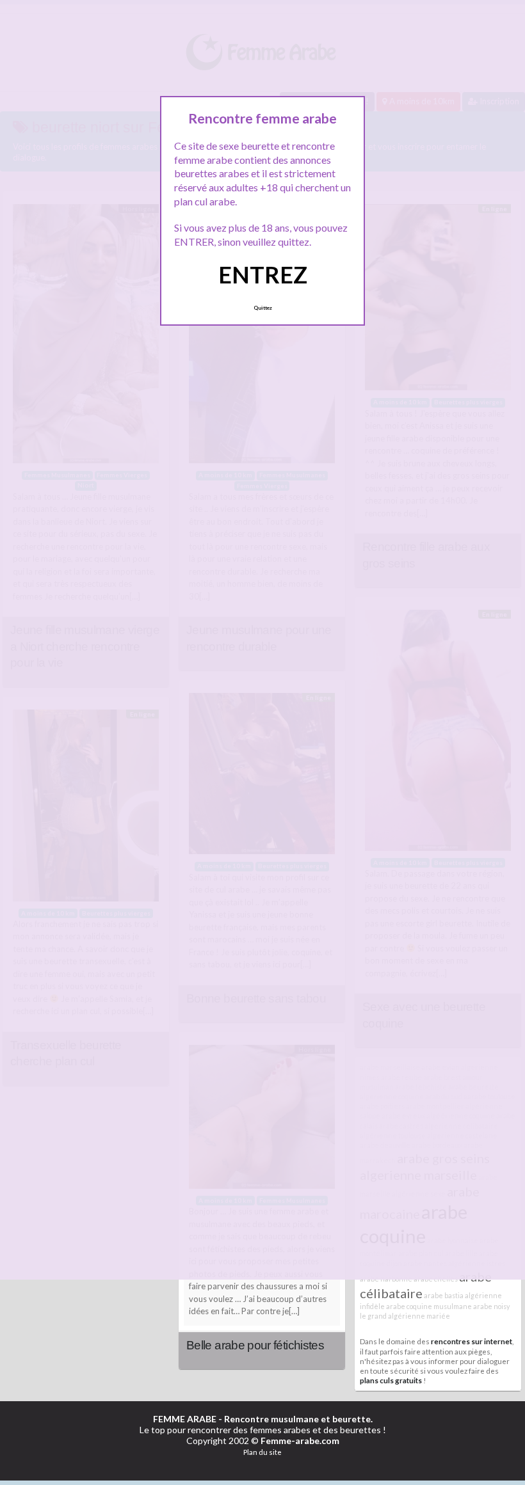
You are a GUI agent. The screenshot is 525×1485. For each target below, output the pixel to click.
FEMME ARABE (184, 1418)
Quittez (263, 308)
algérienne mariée (419, 1316)
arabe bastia (444, 1295)
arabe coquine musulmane (429, 1306)
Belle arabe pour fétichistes (255, 1345)
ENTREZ (262, 274)
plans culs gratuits (391, 1380)
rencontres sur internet (471, 1341)
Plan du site (262, 1452)
